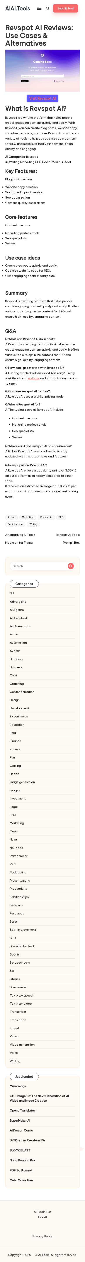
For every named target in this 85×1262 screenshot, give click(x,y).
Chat (13, 675)
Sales (14, 921)
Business (16, 667)
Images (15, 790)
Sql (12, 971)
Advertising (18, 602)
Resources (17, 913)
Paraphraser (18, 856)
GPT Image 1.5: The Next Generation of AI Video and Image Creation (39, 1098)
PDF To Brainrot (21, 1170)
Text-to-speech (22, 995)
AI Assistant (18, 618)
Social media (15, 524)
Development (19, 708)
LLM (13, 815)
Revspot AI (46, 517)
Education (17, 725)
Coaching (17, 684)
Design (15, 700)
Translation (18, 1020)
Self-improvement (23, 930)
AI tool (11, 517)
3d (12, 593)
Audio (14, 634)
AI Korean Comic (21, 1130)
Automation (18, 643)
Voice (14, 1053)
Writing (33, 524)
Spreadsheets (20, 962)
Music (14, 831)
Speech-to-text (22, 946)
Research (16, 905)
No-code (16, 848)
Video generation (22, 1045)
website (33, 378)
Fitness (15, 749)
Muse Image (18, 1086)
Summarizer (18, 987)
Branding (16, 659)
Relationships (19, 897)
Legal (14, 807)
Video (14, 1036)
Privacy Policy (42, 1236)
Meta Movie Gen (21, 1180)
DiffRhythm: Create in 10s (27, 1140)
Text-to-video (21, 1004)
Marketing (28, 517)
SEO (61, 517)
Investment (18, 798)
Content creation (22, 692)
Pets (13, 864)
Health (14, 774)
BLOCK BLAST (20, 1150)
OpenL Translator (22, 1110)
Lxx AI (42, 1217)
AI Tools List (42, 1212)
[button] (65, 8)
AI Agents (17, 610)
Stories (15, 979)
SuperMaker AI (20, 1120)
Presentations (20, 880)
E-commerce (19, 716)
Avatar (15, 651)
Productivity (18, 889)
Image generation (22, 782)
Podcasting (18, 872)
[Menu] (39, 8)
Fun (12, 757)
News (14, 839)
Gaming (15, 766)
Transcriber (18, 1012)
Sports (15, 954)
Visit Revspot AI (42, 98)
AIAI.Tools (17, 8)
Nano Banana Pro (22, 1160)
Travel (14, 1028)
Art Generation (20, 626)
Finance (15, 741)
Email (13, 733)
